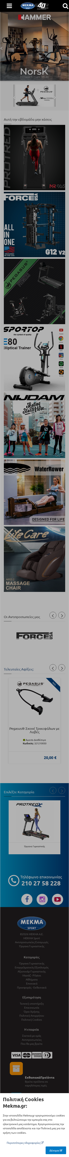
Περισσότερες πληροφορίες (24, 1142)
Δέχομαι (54, 1150)
